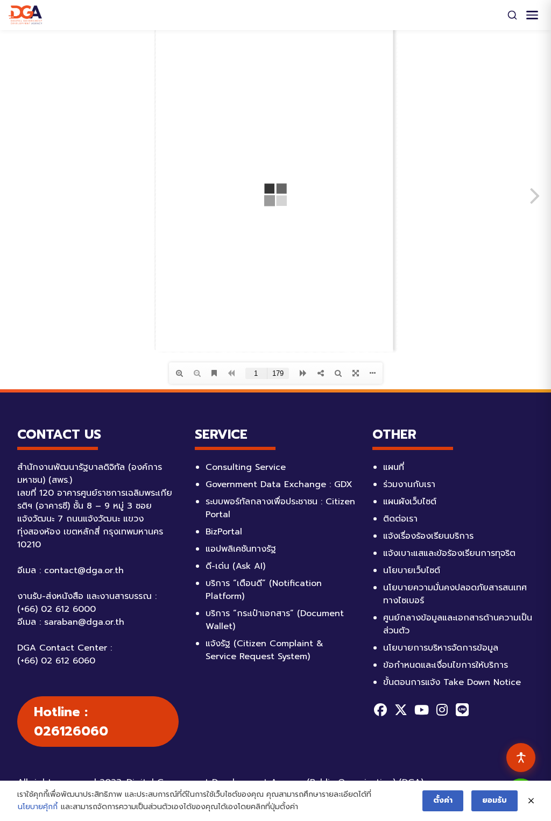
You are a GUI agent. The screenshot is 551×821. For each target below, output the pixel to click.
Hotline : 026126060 (71, 721)
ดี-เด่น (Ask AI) (235, 566)
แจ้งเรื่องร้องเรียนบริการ (428, 536)
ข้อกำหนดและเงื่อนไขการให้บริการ (445, 665)
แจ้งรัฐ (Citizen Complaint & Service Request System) (264, 650)
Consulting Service (246, 467)
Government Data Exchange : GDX (279, 484)
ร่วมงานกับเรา (409, 484)
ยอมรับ (494, 800)
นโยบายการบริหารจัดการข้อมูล (440, 647)
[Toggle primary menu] (532, 15)
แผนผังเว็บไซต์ (409, 501)
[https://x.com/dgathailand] (401, 710)
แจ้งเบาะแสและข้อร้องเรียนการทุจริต (449, 553)
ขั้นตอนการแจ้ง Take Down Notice (452, 682)
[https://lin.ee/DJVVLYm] (462, 710)
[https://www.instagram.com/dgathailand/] (442, 710)
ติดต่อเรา (400, 518)
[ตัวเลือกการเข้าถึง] (520, 757)
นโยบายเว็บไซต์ (411, 570)
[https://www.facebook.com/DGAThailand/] (380, 710)
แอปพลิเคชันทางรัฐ (241, 548)
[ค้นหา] (512, 15)
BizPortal (224, 531)
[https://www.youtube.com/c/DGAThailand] (421, 710)
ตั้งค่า (443, 800)
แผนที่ (393, 467)
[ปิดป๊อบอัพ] (531, 801)
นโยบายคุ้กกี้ (38, 806)
